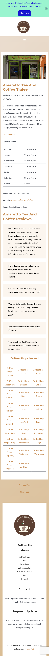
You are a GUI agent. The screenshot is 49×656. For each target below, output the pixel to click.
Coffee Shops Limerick (9, 420)
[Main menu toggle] (24, 40)
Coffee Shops (24, 557)
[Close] (46, 8)
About (24, 560)
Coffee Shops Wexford (10, 465)
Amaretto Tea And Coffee (22, 200)
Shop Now (24, 13)
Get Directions (9, 134)
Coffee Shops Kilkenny (9, 407)
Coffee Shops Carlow (10, 371)
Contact (24, 579)
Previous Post (24, 485)
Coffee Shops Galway (9, 394)
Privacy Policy (30, 649)
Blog (24, 575)
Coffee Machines (24, 571)
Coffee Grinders (24, 568)
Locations (24, 564)
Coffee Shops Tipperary (9, 452)
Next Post (24, 492)
